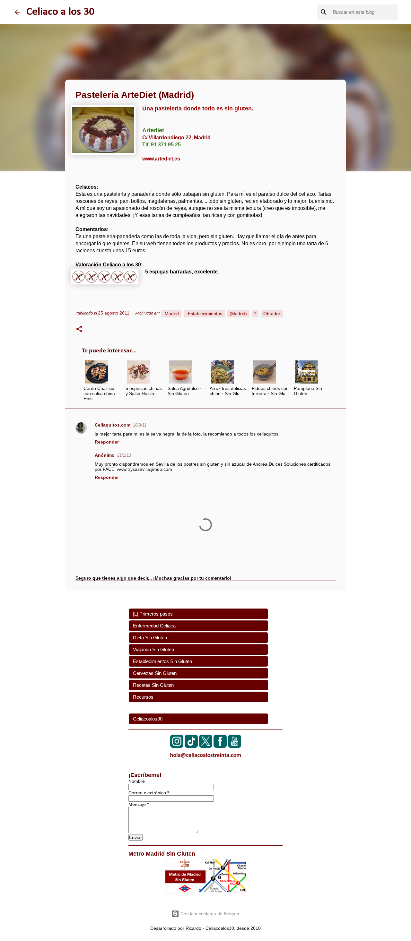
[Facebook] (220, 746)
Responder (107, 442)
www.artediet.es (161, 158)
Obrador (271, 313)
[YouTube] (234, 746)
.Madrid (171, 313)
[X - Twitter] (205, 746)
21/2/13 (124, 455)
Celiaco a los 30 (60, 12)
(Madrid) (238, 313)
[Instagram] (176, 746)
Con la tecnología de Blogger (209, 913)
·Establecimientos (204, 313)
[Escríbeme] (205, 759)
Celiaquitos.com (112, 424)
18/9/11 (139, 425)
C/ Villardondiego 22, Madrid (176, 137)
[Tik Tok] (191, 746)
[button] (79, 330)
